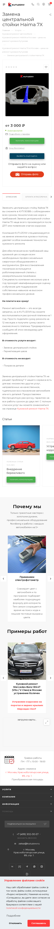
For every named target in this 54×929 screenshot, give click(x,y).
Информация (10, 804)
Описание (11, 197)
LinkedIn (27, 874)
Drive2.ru (20, 866)
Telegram (27, 866)
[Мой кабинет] (43, 4)
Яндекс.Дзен (42, 866)
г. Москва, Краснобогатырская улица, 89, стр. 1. (29, 852)
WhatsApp (34, 866)
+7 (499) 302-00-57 (28, 834)
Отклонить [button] (15, 923)
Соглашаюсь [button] (38, 923)
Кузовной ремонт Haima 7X (33, 408)
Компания (8, 797)
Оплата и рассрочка (36, 197)
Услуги (6, 789)
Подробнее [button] (13, 915)
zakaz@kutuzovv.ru (29, 843)
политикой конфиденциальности (23, 908)
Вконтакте (12, 866)
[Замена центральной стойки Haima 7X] (27, 94)
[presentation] (3, 579)
